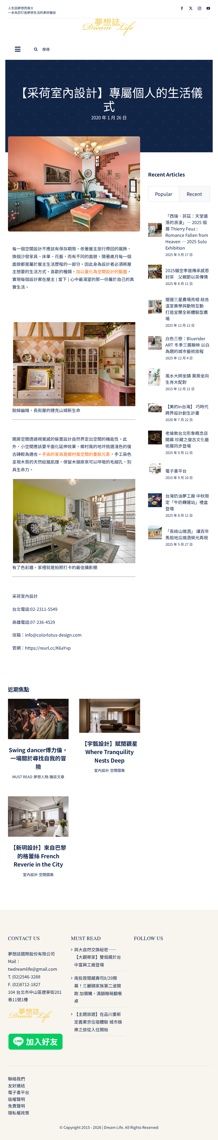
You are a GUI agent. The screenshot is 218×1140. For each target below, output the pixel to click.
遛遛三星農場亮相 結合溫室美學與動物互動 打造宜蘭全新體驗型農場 (187, 309)
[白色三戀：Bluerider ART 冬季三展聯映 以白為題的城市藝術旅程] (155, 339)
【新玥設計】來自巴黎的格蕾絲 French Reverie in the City (38, 855)
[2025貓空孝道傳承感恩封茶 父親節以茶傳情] (155, 268)
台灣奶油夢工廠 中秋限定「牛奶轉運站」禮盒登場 (187, 502)
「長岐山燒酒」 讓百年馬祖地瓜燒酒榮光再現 (187, 534)
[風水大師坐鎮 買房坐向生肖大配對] (154, 372)
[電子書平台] (155, 466)
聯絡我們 (16, 1078)
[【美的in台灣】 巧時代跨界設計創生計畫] (155, 407)
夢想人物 (40, 776)
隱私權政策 (18, 1112)
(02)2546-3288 (26, 976)
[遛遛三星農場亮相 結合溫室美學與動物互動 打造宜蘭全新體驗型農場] (155, 303)
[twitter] (190, 8)
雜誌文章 (56, 776)
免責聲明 (16, 1106)
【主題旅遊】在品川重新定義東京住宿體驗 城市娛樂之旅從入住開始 (98, 1022)
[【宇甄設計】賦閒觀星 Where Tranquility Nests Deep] (109, 702)
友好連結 (16, 1085)
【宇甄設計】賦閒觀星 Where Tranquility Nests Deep (109, 751)
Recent (194, 193)
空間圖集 (117, 770)
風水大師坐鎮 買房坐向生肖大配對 (187, 378)
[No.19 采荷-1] (74, 138)
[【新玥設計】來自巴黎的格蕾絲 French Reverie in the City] (38, 800)
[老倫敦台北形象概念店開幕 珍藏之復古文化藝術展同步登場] (155, 434)
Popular (163, 193)
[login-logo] (109, 20)
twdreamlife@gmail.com (32, 969)
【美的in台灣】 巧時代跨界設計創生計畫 (186, 409)
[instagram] (199, 8)
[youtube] (208, 8)
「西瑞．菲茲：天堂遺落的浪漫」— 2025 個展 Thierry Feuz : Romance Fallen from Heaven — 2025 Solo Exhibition (186, 232)
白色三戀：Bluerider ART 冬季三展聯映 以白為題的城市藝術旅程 (187, 344)
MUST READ (22, 776)
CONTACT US (24, 938)
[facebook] (182, 8)
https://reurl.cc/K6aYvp (48, 648)
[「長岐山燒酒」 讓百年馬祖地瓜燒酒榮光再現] (155, 529)
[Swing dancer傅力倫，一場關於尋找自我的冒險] (38, 702)
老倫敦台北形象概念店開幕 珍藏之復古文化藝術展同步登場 (187, 439)
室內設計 (101, 770)
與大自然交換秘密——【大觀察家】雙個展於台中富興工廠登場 (97, 957)
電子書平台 (176, 471)
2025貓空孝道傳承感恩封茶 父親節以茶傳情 (187, 273)
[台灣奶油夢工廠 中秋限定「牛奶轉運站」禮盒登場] (155, 497)
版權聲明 (16, 1099)
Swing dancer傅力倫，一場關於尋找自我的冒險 (38, 758)
